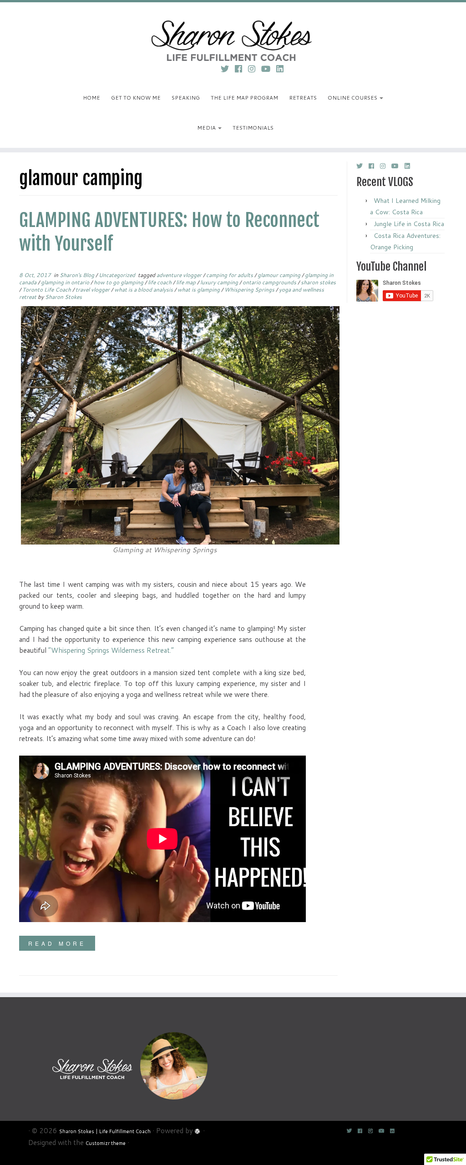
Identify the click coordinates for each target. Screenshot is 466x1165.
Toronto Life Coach (47, 289)
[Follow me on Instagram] (254, 69)
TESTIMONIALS (253, 127)
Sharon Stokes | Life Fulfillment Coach (105, 1131)
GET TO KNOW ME (136, 97)
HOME (91, 97)
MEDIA (207, 127)
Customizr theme (106, 1143)
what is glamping (199, 289)
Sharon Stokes (63, 297)
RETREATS (303, 97)
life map (186, 282)
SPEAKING (186, 97)
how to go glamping (119, 282)
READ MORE (57, 943)
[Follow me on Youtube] (268, 69)
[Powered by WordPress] (198, 1130)
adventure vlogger (180, 275)
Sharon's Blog (78, 275)
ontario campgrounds (270, 282)
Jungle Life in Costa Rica (409, 223)
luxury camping (219, 282)
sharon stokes (318, 282)
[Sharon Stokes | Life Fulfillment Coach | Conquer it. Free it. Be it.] (233, 29)
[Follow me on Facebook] (241, 69)
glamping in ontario (66, 282)
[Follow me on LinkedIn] (282, 69)
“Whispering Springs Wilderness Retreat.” (111, 650)
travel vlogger (93, 289)
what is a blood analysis (144, 289)
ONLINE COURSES (353, 97)
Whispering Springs (250, 289)
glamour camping (280, 275)
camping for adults (230, 275)
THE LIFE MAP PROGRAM (244, 97)
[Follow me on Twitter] (228, 69)
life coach (160, 282)
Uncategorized (118, 275)
